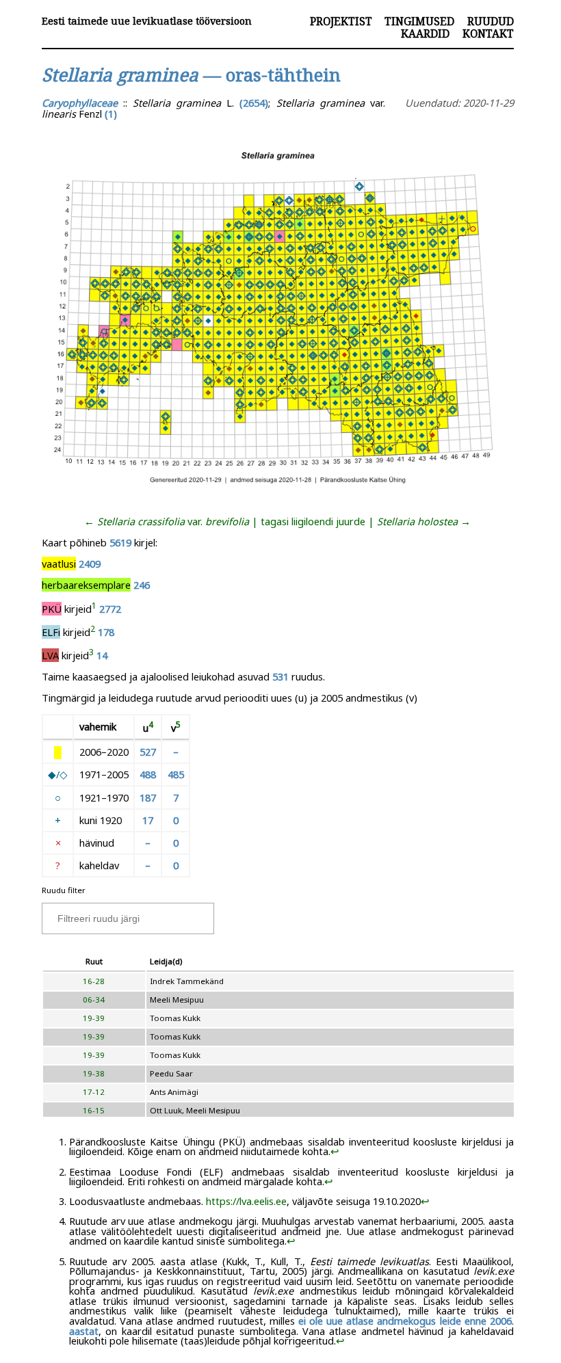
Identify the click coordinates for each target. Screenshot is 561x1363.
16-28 (94, 981)
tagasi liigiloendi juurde (313, 521)
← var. (166, 521)
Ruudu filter (64, 890)
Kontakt (488, 33)
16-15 (94, 1110)
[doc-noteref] (94, 609)
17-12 (94, 1092)
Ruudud (490, 21)
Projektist (341, 21)
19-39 (94, 1018)
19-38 (94, 1073)
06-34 (94, 999)
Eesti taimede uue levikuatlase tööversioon (147, 21)
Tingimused (419, 21)
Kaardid (425, 33)
